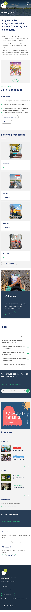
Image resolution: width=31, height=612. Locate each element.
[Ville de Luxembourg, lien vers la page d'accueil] (4, 8)
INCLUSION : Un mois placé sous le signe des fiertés (15, 105)
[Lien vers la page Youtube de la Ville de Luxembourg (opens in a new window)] (12, 555)
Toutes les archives (9, 263)
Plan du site (17, 598)
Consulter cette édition (10, 117)
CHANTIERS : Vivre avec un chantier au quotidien (15, 112)
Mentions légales (24, 598)
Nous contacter (8, 594)
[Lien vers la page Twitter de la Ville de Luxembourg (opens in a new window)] (6, 555)
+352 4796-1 (5, 586)
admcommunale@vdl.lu (8, 589)
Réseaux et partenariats (9, 598)
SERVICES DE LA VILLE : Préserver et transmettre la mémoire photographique (16, 100)
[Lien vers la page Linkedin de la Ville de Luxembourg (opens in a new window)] (15, 555)
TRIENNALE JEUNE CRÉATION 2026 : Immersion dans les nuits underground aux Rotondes (16, 109)
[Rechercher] (28, 391)
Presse (2, 598)
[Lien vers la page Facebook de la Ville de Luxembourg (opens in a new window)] (3, 555)
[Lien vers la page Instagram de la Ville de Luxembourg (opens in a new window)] (9, 555)
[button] (13, 80)
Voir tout (27, 466)
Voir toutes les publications (9, 506)
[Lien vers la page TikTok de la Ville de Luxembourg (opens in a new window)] (18, 555)
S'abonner (6, 121)
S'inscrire (16, 541)
